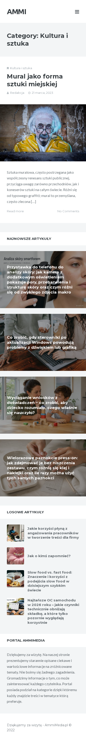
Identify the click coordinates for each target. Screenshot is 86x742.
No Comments (68, 211)
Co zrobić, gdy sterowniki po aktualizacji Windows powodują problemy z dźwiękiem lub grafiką (41, 342)
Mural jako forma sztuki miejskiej (35, 80)
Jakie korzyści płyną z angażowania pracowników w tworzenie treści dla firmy (53, 533)
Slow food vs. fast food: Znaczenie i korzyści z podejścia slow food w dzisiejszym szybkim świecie (50, 581)
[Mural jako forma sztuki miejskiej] (43, 132)
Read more (15, 211)
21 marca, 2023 (42, 92)
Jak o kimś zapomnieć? (49, 556)
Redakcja (17, 92)
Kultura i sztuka (21, 68)
